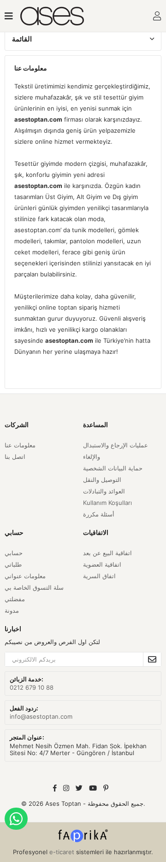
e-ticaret (61, 852)
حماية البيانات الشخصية (112, 468)
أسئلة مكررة (98, 514)
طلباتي (13, 564)
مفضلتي (15, 599)
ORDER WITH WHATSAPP (16, 819)
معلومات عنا (20, 445)
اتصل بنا (15, 456)
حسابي (14, 553)
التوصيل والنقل (102, 479)
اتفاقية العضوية (102, 564)
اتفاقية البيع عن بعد (107, 553)
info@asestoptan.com (41, 716)
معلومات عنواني (25, 576)
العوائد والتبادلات (104, 491)
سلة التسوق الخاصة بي (34, 587)
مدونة (12, 610)
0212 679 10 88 (31, 687)
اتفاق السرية (99, 576)
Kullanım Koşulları (107, 502)
